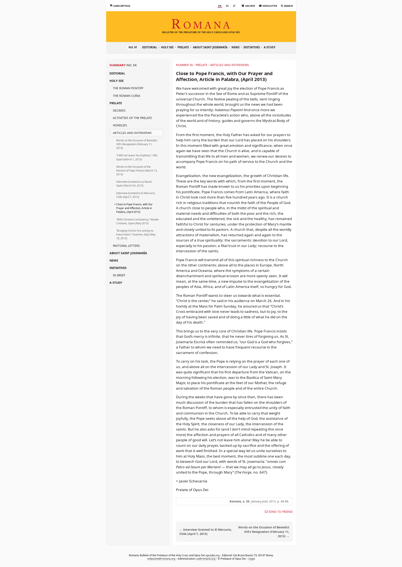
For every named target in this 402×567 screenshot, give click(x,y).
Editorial (149, 47)
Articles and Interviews (132, 133)
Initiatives (252, 47)
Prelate (183, 47)
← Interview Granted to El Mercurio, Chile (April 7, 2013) (205, 532)
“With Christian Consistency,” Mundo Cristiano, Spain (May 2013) (137, 221)
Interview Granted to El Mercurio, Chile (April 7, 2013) (135, 195)
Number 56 (184, 65)
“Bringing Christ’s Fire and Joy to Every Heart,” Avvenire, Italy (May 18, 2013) (136, 234)
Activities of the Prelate (132, 118)
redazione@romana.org (161, 558)
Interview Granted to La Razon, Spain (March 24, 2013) (134, 183)
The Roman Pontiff (128, 88)
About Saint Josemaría (210, 47)
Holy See (167, 47)
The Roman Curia (126, 96)
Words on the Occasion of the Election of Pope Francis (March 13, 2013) (136, 170)
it (234, 5)
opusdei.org (212, 555)
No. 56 (131, 65)
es (227, 5)
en (219, 5)
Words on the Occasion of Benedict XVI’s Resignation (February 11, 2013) (136, 144)
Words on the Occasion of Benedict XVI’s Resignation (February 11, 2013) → (263, 531)
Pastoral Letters (126, 246)
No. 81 (133, 47)
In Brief (119, 275)
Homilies (120, 125)
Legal (251, 558)
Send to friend (281, 511)
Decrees (119, 110)
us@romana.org (205, 558)
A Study (269, 47)
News (235, 47)
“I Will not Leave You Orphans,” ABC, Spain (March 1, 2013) (137, 157)
